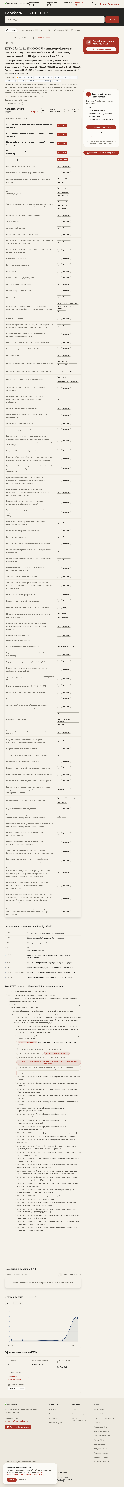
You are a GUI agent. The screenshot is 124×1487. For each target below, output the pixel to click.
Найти (112, 19)
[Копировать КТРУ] (79, 52)
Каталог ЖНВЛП (100, 1440)
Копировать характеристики (54, 110)
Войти (103, 4)
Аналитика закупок (101, 1453)
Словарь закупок (55, 1422)
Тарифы (91, 2)
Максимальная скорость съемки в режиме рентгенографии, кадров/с (41, 1057)
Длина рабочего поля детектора (29, 1053)
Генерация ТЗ (79, 3)
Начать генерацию (103, 49)
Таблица (18, 1303)
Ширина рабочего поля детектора (32, 1049)
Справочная (53, 1418)
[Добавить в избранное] (7, 43)
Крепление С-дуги (55, 1049)
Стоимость (53, 1409)
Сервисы (66, 2)
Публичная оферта (79, 1414)
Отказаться (22, 1480)
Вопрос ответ (54, 1414)
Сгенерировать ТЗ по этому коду (102, 153)
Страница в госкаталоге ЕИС (15, 1377)
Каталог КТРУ (99, 1409)
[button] (40, 52)
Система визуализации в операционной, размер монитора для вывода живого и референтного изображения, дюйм (48, 1068)
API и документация (101, 1462)
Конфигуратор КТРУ (101, 1431)
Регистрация (113, 4)
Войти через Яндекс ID (103, 127)
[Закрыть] (115, 93)
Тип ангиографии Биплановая (56, 1053)
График (9, 1303)
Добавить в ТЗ (75, 110)
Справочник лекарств (102, 1436)
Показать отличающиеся (72, 1274)
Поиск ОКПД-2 (99, 1414)
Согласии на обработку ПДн (34, 1475)
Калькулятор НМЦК (101, 1427)
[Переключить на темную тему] (96, 4)
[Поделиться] (12, 43)
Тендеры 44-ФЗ (100, 1444)
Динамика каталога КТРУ (103, 1457)
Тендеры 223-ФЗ (100, 1449)
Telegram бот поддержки (19, 1427)
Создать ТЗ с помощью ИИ (104, 1418)
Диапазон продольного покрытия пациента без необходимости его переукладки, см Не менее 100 (48, 1062)
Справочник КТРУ (52, 3)
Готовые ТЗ (98, 1422)
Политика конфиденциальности (80, 1419)
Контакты (75, 1409)
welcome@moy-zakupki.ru (17, 1421)
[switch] (60, 1274)
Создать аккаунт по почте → (101, 137)
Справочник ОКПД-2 (34, 3)
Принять (12, 1480)
